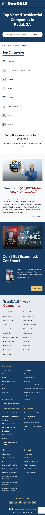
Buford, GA (7, 354)
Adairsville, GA (8, 316)
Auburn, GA (7, 329)
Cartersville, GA (28, 316)
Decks (10, 115)
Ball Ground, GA (8, 341)
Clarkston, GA (27, 333)
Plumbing (11, 62)
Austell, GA (7, 333)
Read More (37, 288)
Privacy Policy (17, 512)
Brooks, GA (7, 350)
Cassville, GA (27, 320)
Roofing (10, 79)
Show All (26, 350)
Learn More (37, 217)
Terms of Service (27, 512)
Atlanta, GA (7, 324)
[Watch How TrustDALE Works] (22, 237)
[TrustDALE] (17, 3)
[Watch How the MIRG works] (22, 169)
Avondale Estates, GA (10, 337)
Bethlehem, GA (8, 346)
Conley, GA (27, 341)
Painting (10, 97)
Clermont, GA (27, 337)
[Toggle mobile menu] (3, 3)
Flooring (10, 124)
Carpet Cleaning (13, 106)
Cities (17, 45)
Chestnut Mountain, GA (31, 324)
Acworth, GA (7, 312)
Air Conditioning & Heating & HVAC (19, 71)
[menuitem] (11, 374)
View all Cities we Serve (11, 403)
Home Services (8, 45)
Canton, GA (27, 312)
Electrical (11, 88)
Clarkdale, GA (27, 329)
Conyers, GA (27, 346)
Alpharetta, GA (8, 320)
